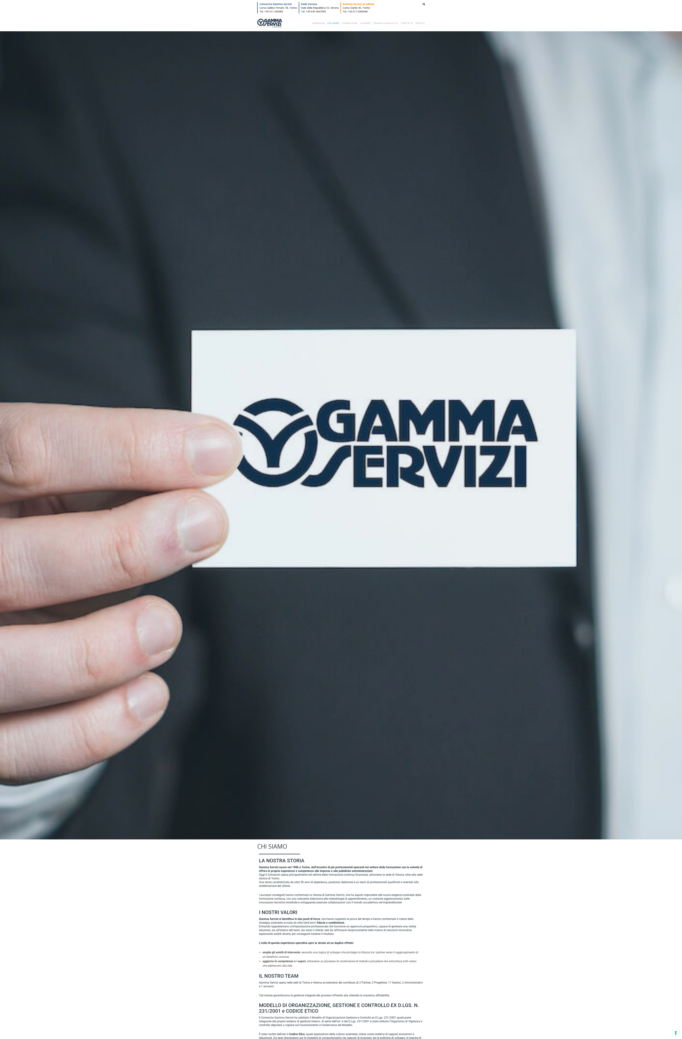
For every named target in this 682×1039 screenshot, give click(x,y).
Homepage (318, 23)
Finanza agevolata (385, 23)
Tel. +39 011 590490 (271, 11)
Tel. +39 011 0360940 (355, 11)
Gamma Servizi (269, 23)
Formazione (349, 23)
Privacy (420, 23)
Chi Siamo (333, 23)
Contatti (407, 23)
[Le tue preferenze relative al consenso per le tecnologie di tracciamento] (675, 1032)
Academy (365, 23)
